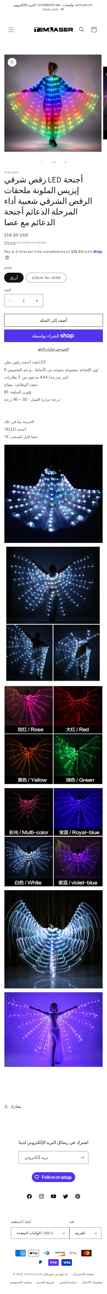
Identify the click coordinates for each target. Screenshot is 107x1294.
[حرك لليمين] (66, 162)
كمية (7, 289)
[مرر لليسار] (41, 162)
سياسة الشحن (68, 1282)
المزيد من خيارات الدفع (53, 349)
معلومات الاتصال (92, 1282)
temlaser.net (33, 1274)
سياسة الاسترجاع (83, 1274)
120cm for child (46, 277)
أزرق (14, 277)
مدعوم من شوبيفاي (55, 1274)
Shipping (10, 242)
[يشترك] (82, 1157)
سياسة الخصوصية (21, 1282)
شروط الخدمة (45, 1282)
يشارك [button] (15, 1106)
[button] (11, 30)
